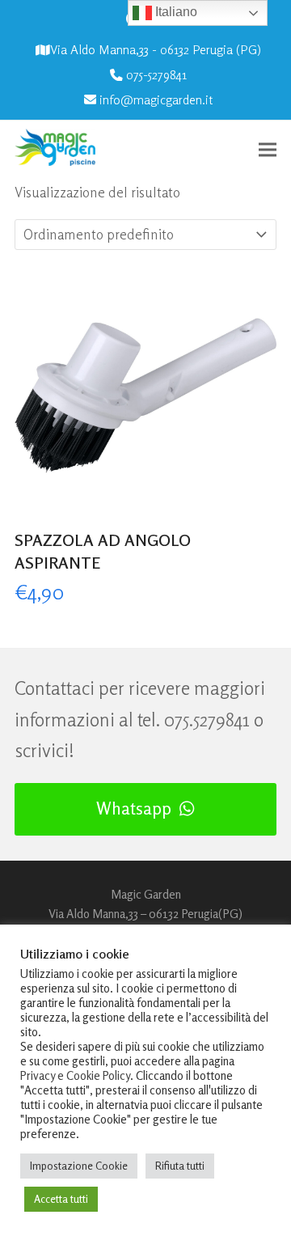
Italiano (174, 12)
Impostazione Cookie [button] (79, 1165)
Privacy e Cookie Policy (75, 1075)
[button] (267, 149)
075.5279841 (207, 719)
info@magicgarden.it (156, 100)
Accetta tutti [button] (61, 1198)
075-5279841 (156, 75)
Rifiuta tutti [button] (180, 1165)
